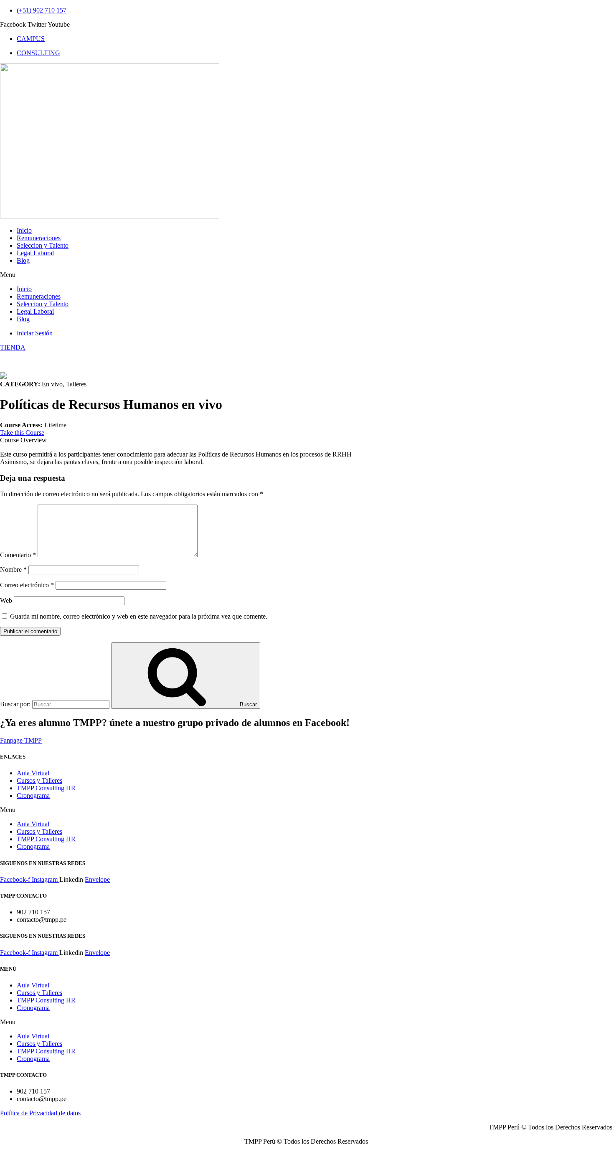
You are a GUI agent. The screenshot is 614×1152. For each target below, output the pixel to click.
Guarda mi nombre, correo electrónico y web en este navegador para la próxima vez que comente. (138, 616)
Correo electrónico (27, 585)
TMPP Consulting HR (46, 788)
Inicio (24, 230)
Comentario (18, 554)
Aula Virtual (33, 772)
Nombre (13, 569)
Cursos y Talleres (39, 780)
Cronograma (33, 795)
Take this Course (22, 432)
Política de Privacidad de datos (40, 1112)
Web (6, 600)
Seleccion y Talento (43, 245)
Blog (23, 260)
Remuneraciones (39, 237)
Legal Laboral (35, 252)
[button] (307, 275)
